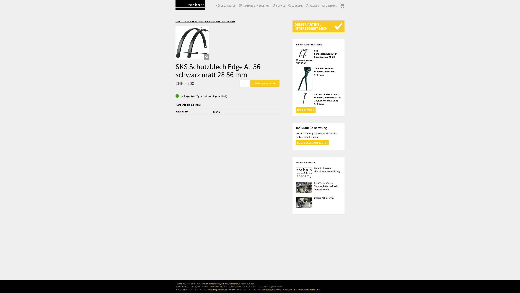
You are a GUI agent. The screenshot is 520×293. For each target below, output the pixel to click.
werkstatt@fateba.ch (271, 289)
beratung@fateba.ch (217, 289)
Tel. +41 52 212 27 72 (250, 289)
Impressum (287, 289)
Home (178, 21)
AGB (319, 289)
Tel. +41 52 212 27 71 (196, 289)
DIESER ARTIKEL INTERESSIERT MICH (311, 26)
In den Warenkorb (264, 83)
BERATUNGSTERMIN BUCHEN (312, 142)
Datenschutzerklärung (304, 289)
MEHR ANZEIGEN (305, 110)
